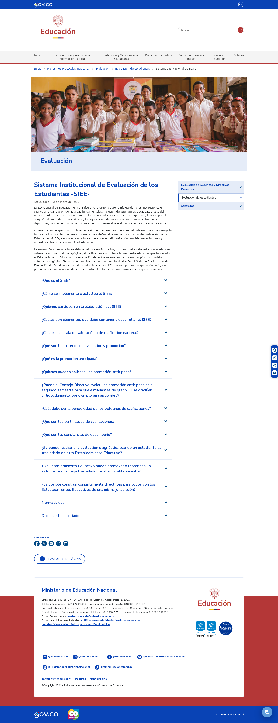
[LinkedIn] (65, 543)
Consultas (187, 206)
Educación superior (219, 57)
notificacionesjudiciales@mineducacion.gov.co (110, 620)
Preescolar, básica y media (191, 57)
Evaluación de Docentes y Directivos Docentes (205, 187)
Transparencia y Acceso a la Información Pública (71, 57)
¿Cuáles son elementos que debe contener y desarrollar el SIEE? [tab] (96, 319)
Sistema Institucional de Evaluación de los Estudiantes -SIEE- (179, 68)
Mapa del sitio (98, 678)
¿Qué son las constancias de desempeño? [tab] (77, 434)
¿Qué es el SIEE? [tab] (56, 280)
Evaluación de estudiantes (132, 68)
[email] (51, 543)
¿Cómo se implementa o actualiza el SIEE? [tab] (77, 293)
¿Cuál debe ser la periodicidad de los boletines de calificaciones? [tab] (96, 408)
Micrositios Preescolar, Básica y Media (70, 68)
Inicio (37, 55)
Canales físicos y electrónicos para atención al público (76, 624)
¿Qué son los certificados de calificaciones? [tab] (78, 421)
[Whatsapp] (58, 543)
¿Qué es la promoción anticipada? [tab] (70, 358)
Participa (151, 55)
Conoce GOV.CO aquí (230, 714)
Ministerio (166, 55)
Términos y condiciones (57, 678)
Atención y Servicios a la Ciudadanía (121, 57)
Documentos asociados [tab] (61, 515)
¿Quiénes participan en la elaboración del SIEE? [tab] (81, 306)
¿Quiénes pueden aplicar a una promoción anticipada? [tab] (86, 371)
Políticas (81, 678)
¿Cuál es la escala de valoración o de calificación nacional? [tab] (90, 332)
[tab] (211, 187)
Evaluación (102, 68)
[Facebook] (37, 543)
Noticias (239, 55)
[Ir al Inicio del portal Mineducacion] (214, 599)
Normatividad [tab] (53, 502)
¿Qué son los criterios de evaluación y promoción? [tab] (84, 345)
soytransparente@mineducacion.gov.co (92, 616)
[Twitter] (44, 543)
